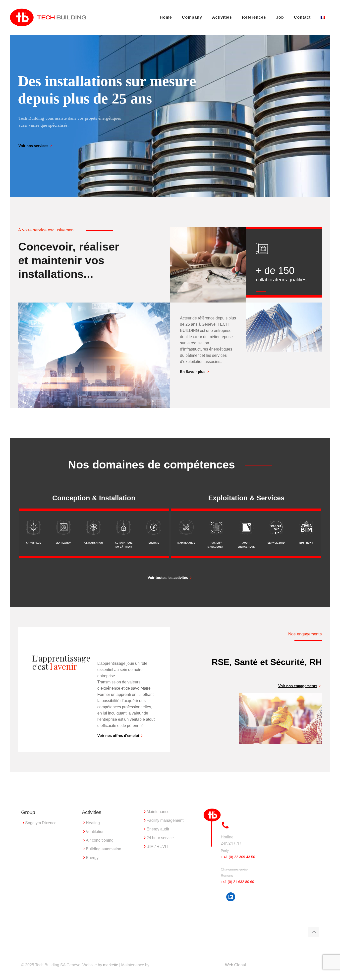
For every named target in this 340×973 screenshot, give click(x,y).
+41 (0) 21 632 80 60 (237, 882)
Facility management (165, 820)
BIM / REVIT (306, 543)
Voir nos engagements (297, 686)
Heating (93, 823)
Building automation (103, 849)
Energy (92, 858)
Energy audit (158, 829)
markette (110, 965)
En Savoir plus (192, 371)
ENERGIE (154, 543)
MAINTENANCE (186, 543)
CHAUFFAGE (33, 543)
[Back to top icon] (313, 932)
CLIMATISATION (93, 543)
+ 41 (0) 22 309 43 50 (238, 857)
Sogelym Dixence (41, 823)
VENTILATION (63, 543)
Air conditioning (99, 840)
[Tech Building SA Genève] (48, 17)
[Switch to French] (323, 17)
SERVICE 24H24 (276, 543)
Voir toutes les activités (168, 577)
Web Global (235, 965)
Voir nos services (33, 146)
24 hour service (160, 838)
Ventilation (95, 831)
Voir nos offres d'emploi (118, 735)
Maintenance (158, 812)
